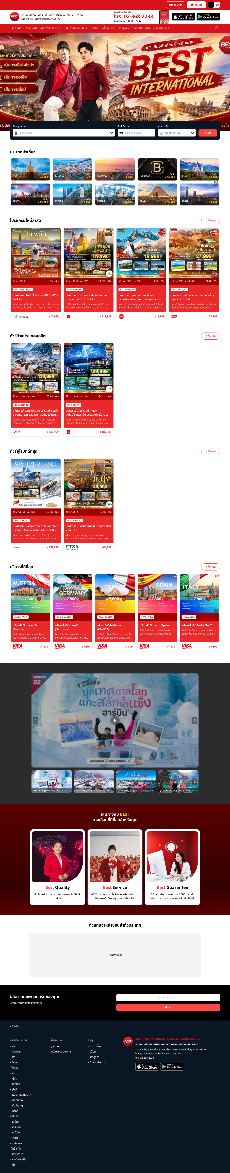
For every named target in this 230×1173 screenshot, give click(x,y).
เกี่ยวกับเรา (108, 28)
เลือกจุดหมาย (19, 126)
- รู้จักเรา (54, 1046)
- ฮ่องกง (14, 1062)
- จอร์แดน (15, 1127)
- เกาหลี (14, 1111)
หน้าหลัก (16, 28)
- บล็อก (92, 1052)
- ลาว (12, 1057)
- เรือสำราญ (16, 1106)
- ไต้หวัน (14, 1068)
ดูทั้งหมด (211, 221)
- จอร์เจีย (15, 1133)
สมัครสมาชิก (176, 5)
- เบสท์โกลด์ (16, 1100)
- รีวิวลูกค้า (94, 1057)
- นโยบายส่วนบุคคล (60, 1052)
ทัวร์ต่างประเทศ (18, 1040)
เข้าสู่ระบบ (196, 5)
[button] (216, 182)
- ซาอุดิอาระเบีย (18, 1159)
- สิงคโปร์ (15, 1084)
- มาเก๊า (14, 1138)
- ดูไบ (13, 1165)
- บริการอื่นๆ (95, 1046)
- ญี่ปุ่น (13, 1079)
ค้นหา (208, 133)
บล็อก (95, 28)
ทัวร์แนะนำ (31, 28)
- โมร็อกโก (15, 1149)
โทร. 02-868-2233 (133, 17)
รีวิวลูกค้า (124, 28)
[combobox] (64, 133)
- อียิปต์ (14, 1116)
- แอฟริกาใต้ (16, 1154)
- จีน (12, 1073)
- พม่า (13, 1046)
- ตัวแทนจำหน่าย (97, 1062)
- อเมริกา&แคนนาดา (21, 1095)
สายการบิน (163, 126)
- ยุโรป (13, 1089)
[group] (30, 169)
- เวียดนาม (16, 1052)
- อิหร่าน (14, 1122)
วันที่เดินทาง (123, 126)
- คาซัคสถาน (17, 1143)
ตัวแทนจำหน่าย (141, 28)
